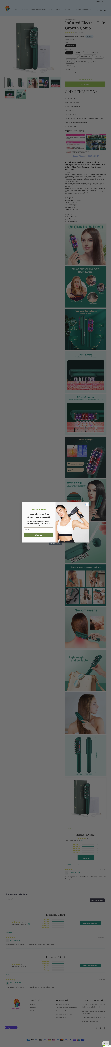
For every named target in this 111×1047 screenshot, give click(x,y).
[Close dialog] (87, 504)
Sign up (38, 535)
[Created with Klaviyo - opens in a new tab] (55, 544)
